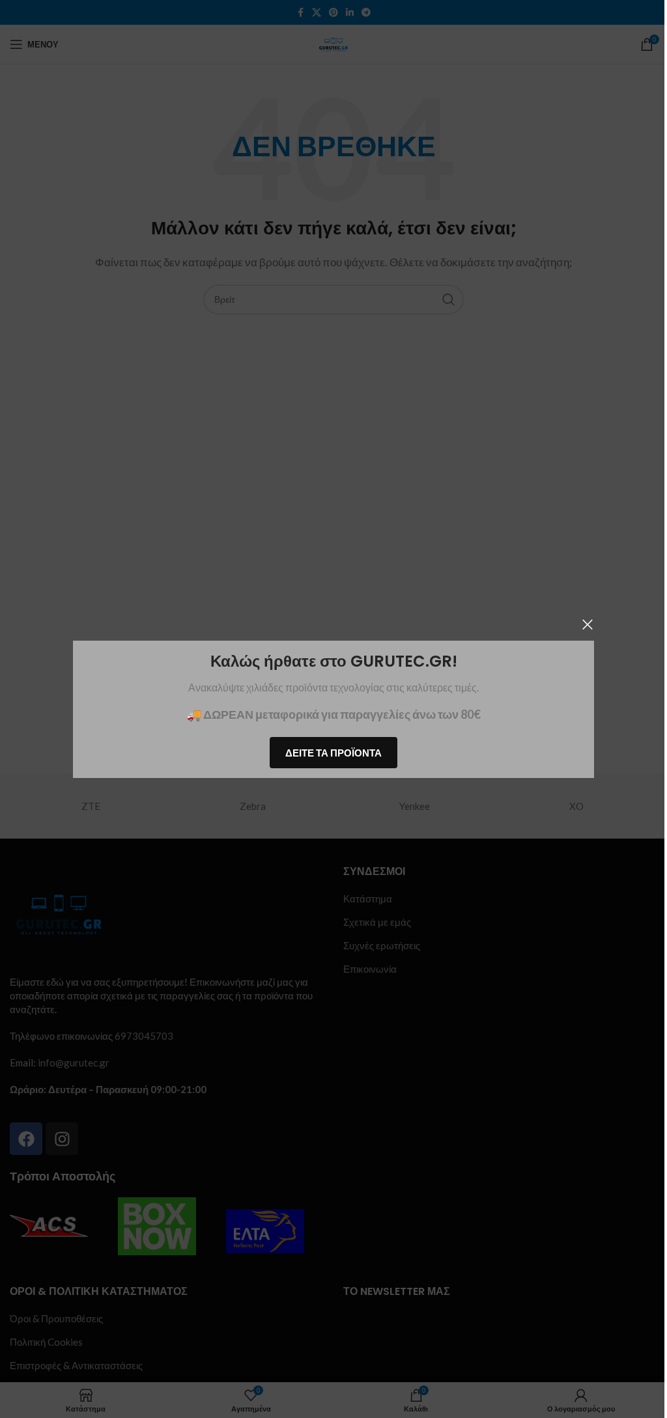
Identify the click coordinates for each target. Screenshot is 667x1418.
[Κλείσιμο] (583, 624)
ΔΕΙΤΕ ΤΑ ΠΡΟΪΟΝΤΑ (329, 752)
